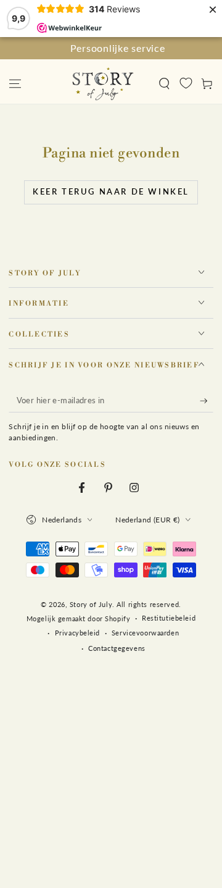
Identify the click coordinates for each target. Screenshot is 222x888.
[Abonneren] (206, 401)
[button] (164, 83)
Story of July (91, 604)
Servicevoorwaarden (145, 633)
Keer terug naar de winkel (111, 191)
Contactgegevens (117, 648)
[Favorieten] (186, 83)
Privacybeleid (77, 633)
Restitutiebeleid (168, 618)
